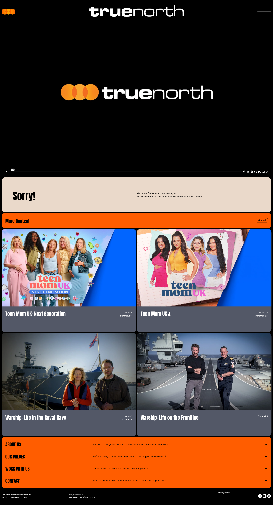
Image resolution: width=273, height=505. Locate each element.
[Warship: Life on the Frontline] (204, 371)
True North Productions (8, 12)
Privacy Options (224, 492)
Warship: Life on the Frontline (170, 417)
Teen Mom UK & (156, 313)
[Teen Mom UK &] (204, 267)
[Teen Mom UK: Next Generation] (69, 267)
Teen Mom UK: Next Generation (35, 313)
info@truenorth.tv (76, 494)
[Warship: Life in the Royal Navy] (69, 371)
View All (262, 220)
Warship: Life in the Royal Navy (35, 417)
